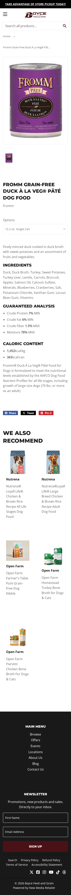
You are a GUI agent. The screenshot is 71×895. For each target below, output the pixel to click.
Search (12, 860)
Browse (35, 734)
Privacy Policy (29, 860)
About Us (35, 757)
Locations (35, 752)
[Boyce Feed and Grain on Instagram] (44, 872)
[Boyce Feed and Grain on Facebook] (38, 872)
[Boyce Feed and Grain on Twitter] (32, 872)
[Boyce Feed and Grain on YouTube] (51, 872)
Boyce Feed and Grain (39, 883)
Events (35, 746)
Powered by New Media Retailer (34, 888)
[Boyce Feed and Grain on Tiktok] (58, 872)
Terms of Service (17, 865)
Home (6, 36)
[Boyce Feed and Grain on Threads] (64, 872)
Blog (35, 763)
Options (9, 220)
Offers (35, 740)
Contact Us (35, 769)
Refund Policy (51, 860)
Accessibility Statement (47, 865)
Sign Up (35, 846)
